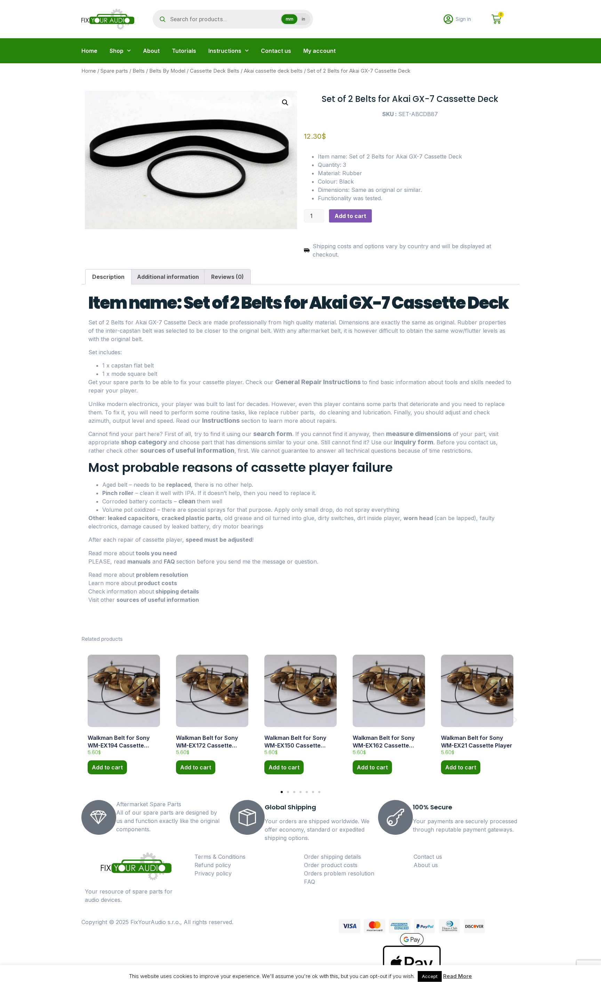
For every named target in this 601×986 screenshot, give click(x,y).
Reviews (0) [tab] (227, 276)
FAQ (170, 561)
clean (186, 501)
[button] (285, 102)
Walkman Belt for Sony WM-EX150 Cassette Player (295, 745)
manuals (139, 561)
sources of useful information (187, 450)
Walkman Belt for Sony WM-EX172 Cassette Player (207, 745)
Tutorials (184, 50)
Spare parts (114, 71)
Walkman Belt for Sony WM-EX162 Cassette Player (384, 745)
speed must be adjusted (219, 539)
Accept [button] (430, 976)
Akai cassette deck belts (273, 71)
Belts (139, 71)
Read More (457, 976)
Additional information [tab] (168, 276)
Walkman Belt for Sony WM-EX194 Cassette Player (119, 745)
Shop (116, 50)
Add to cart (350, 215)
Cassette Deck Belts (214, 71)
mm (289, 19)
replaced (178, 484)
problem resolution (162, 574)
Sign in (463, 19)
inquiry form (413, 442)
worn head (418, 518)
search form (272, 434)
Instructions (224, 50)
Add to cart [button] (107, 767)
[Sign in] (448, 19)
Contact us (276, 50)
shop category (144, 442)
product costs (156, 583)
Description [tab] (108, 276)
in (303, 19)
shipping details (176, 591)
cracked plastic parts (191, 518)
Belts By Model (167, 71)
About (151, 50)
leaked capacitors (133, 518)
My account (319, 50)
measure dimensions (418, 434)
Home (89, 50)
